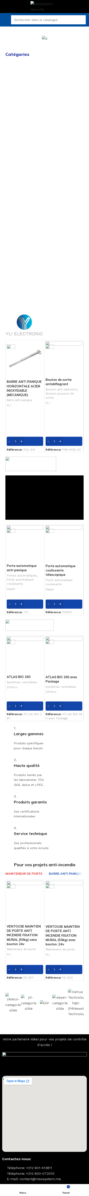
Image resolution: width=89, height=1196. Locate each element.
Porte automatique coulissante (20, 581)
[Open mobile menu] (5, 19)
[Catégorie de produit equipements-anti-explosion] (24, 291)
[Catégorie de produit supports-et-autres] (65, 289)
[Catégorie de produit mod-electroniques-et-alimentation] (24, 241)
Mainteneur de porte (21, 949)
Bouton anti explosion (61, 389)
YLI (9, 405)
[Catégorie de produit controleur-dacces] (24, 87)
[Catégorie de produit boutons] (65, 168)
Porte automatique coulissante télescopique (60, 570)
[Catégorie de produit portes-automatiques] (65, 73)
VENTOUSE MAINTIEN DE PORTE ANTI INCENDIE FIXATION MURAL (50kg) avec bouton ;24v (63, 935)
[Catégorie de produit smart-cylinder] (24, 185)
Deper (11, 589)
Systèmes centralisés (22, 682)
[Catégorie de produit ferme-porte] (65, 256)
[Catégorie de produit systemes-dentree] (24, 121)
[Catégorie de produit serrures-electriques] (24, 149)
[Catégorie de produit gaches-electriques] (65, 147)
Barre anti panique (19, 400)
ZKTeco (12, 687)
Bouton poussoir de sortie (60, 395)
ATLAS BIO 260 (18, 677)
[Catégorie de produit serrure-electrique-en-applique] (24, 220)
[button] (8, 38)
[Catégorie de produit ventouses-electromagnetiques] (65, 126)
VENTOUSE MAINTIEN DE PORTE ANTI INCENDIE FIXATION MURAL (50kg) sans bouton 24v (24, 935)
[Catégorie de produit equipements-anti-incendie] (65, 220)
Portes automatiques (22, 575)
